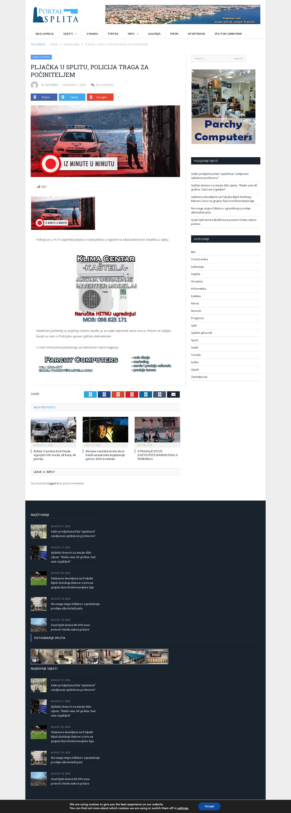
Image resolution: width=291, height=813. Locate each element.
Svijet (194, 347)
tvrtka (195, 362)
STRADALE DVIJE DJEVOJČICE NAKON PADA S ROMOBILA (158, 455)
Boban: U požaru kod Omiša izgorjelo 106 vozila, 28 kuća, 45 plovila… (55, 455)
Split (194, 325)
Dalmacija (197, 267)
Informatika (198, 289)
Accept (209, 806)
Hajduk (195, 274)
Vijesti (68, 34)
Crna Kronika (41, 57)
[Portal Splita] (60, 14)
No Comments (105, 85)
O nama (92, 34)
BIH (193, 252)
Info (131, 34)
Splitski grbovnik (228, 34)
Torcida (196, 355)
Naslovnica (45, 34)
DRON (174, 34)
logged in (53, 483)
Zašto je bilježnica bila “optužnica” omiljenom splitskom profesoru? (73, 534)
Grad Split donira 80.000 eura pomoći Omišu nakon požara (70, 627)
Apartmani (196, 34)
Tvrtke (113, 34)
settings (182, 808)
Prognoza (197, 318)
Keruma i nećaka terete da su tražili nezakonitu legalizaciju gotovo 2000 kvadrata (105, 455)
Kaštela (196, 296)
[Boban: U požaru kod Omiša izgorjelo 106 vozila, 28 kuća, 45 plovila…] (53, 432)
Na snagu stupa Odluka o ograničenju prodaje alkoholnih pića (75, 606)
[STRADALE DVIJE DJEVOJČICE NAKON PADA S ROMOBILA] (157, 432)
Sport (194, 340)
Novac (195, 303)
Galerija (154, 34)
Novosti (196, 311)
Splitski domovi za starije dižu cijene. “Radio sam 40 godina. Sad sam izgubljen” (224, 187)
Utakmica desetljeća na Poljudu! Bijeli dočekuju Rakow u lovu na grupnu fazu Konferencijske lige (222, 199)
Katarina (52, 85)
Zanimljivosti (199, 377)
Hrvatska (197, 281)
